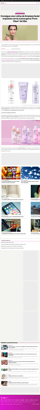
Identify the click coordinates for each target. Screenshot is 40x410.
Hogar (33, 0)
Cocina (15, 0)
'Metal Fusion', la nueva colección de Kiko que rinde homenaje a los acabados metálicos (21, 362)
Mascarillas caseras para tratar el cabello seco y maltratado (11, 246)
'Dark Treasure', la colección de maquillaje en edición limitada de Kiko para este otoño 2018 (23, 347)
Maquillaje (10, 345)
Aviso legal (2, 404)
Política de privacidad (9, 404)
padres (14, 401)
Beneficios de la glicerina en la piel (7, 242)
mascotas (20, 401)
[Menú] (38, 3)
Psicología (30, 0)
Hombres (10, 381)
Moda (9, 0)
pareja (17, 401)
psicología (26, 401)
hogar (30, 401)
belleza (8, 401)
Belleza (12, 0)
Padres (18, 0)
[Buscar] (36, 3)
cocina (11, 401)
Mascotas (23, 0)
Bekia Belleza (19, 11)
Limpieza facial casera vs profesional (15, 375)
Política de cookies (16, 404)
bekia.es (2, 401)
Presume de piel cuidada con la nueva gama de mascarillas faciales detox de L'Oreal (23, 370)
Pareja (21, 0)
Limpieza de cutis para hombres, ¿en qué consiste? (18, 382)
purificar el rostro (22, 56)
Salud (27, 0)
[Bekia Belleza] (4, 3)
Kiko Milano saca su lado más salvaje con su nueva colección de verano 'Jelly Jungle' (22, 355)
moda (5, 401)
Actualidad (6, 0)
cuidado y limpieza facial (12, 51)
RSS (21, 404)
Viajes (37, 0)
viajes (34, 401)
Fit (35, 0)
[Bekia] (2, 0)
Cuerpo (22, 11)
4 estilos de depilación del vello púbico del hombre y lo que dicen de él (13, 244)
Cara (9, 374)
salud (23, 401)
